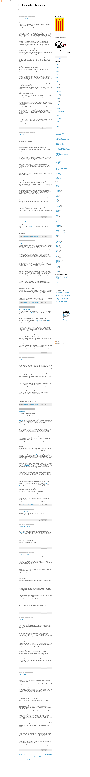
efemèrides (57, 211)
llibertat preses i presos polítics (61, 232)
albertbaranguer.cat (24, 526)
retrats (57, 262)
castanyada (58, 191)
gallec (48, 320)
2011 (57, 84)
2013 (57, 81)
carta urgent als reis (24, 554)
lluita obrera (58, 237)
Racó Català (58, 169)
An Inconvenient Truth (59, 135)
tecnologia (57, 271)
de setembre (59, 94)
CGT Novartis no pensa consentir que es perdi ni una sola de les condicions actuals (63, 284)
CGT (56, 194)
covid (56, 200)
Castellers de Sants (59, 132)
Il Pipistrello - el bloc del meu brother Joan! (63, 149)
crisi (56, 202)
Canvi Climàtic (58, 190)
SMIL (20, 485)
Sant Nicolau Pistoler (59, 265)
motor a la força (23, 674)
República (57, 257)
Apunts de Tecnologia (59, 134)
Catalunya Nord (58, 192)
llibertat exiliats (58, 231)
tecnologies (22, 411)
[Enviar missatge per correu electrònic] (39, 236)
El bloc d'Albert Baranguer (66, 314)
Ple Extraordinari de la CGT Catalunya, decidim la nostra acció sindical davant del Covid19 (63, 282)
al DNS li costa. (23, 511)
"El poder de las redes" (38, 320)
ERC (56, 212)
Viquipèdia (57, 177)
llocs (56, 236)
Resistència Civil (58, 260)
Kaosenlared (58, 153)
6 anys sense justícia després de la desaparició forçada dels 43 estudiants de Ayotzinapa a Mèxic (63, 287)
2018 (57, 74)
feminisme (57, 217)
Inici (35, 754)
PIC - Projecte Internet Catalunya (61, 168)
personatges (58, 250)
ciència (57, 195)
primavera (57, 252)
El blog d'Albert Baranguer (32, 5)
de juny (58, 98)
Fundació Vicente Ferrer (60, 144)
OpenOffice (21, 484)
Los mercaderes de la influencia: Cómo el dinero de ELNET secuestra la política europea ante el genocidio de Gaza (63, 293)
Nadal (57, 240)
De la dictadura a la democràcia (61, 133)
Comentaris (58, 343)
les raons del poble (24, 18)
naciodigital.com (58, 162)
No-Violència (58, 241)
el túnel (21, 359)
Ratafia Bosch (38, 232)
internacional (58, 226)
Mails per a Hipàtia (59, 160)
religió (57, 256)
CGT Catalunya (58, 137)
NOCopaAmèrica (58, 242)
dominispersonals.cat (32, 226)
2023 (57, 67)
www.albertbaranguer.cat (26, 222)
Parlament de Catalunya (60, 167)
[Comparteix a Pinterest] (45, 128)
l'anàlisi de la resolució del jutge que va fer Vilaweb (39, 139)
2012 (57, 83)
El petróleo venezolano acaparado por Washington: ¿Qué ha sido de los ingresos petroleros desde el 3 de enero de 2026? (63, 299)
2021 (57, 70)
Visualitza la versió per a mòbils (35, 756)
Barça (57, 187)
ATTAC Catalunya (59, 138)
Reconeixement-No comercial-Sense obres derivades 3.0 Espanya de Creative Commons (66, 321)
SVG (24, 483)
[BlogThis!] (42, 128)
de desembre (59, 90)
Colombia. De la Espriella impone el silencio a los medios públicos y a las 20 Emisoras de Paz (62, 306)
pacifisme (57, 245)
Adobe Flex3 (21, 420)
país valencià (58, 247)
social (57, 267)
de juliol (58, 97)
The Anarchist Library (59, 130)
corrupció (57, 199)
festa (56, 219)
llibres (57, 235)
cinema (57, 196)
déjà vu (21, 619)
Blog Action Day (58, 189)
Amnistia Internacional (23, 176)
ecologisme (58, 209)
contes (57, 197)
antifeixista (57, 186)
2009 (57, 87)
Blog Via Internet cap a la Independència (62, 139)
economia (57, 210)
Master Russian (58, 161)
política (57, 251)
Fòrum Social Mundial (59, 143)
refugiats (57, 255)
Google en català (58, 147)
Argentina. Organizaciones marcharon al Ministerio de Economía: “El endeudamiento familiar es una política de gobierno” (63, 302)
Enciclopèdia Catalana (59, 142)
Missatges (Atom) (27, 759)
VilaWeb (57, 175)
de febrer (58, 104)
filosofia (57, 220)
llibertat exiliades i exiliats (60, 230)
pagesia (57, 246)
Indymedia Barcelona (59, 150)
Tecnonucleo (58, 173)
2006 (57, 126)
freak (56, 221)
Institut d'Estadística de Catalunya (61, 152)
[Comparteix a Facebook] (44, 128)
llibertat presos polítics (59, 234)
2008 (57, 88)
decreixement (58, 205)
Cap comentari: (35, 236)
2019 (57, 73)
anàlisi (57, 184)
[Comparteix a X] (43, 128)
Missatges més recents (23, 754)
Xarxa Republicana (24, 309)
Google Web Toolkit (27, 465)
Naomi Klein (58, 163)
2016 (57, 77)
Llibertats (57, 156)
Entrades (57, 341)
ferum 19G (22, 134)
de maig (58, 100)
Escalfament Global (59, 214)
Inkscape (45, 483)
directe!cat (57, 140)
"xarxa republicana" (30, 312)
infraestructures (58, 225)
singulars (57, 266)
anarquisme (58, 185)
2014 (57, 80)
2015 (57, 78)
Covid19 (57, 201)
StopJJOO (57, 270)
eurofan (57, 215)
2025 (57, 64)
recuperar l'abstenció (25, 243)
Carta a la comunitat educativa (61, 279)
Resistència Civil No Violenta (60, 261)
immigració (57, 222)
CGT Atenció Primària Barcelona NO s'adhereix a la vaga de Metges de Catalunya (62, 277)
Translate (63, 58)
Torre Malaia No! (58, 174)
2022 (57, 68)
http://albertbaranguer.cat (23, 532)
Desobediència (58, 206)
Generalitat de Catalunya (60, 145)
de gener (58, 105)
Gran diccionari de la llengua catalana (62, 148)
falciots (57, 216)
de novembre (59, 91)
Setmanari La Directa (59, 172)
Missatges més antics (48, 754)
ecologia (57, 207)
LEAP (57, 227)
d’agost (58, 95)
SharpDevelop (37, 454)
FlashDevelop (33, 416)
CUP (56, 204)
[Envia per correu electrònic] (40, 128)
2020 (57, 71)
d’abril (58, 101)
